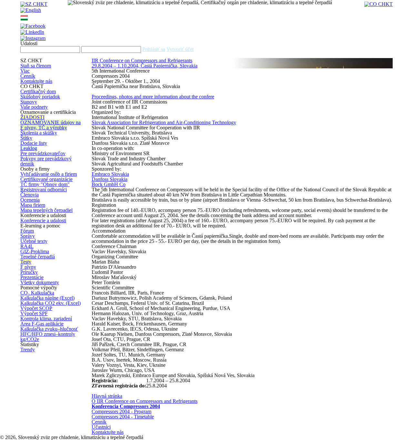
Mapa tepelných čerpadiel (46, 210)
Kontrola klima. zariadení (46, 318)
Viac (25, 71)
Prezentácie (32, 277)
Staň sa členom (35, 65)
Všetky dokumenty (39, 282)
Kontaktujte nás (36, 81)
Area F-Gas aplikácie (42, 323)
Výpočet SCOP (36, 308)
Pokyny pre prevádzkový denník (46, 161)
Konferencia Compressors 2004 (126, 406)
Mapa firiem (32, 205)
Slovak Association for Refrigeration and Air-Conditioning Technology (164, 122)
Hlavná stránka (107, 396)
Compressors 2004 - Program (121, 411)
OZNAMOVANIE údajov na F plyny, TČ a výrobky (50, 125)
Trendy (27, 349)
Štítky (26, 138)
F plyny (28, 267)
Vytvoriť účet (180, 49)
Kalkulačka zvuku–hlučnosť (49, 329)
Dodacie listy (33, 143)
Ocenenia (30, 200)
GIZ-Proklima (34, 251)
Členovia (29, 194)
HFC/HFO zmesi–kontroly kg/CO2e (47, 336)
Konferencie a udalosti (43, 220)
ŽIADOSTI (32, 117)
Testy (25, 262)
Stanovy (28, 102)
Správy (27, 236)
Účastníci (101, 427)
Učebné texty (33, 241)
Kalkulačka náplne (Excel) (47, 298)
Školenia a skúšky (38, 132)
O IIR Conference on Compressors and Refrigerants (144, 401)
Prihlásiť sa (153, 49)
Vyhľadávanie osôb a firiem (48, 174)
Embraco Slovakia (110, 174)
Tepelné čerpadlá (37, 256)
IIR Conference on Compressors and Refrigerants (142, 60)
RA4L (27, 246)
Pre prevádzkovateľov (42, 153)
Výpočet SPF (34, 313)
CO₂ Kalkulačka (37, 292)
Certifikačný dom (38, 91)
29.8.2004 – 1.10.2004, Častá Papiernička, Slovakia (144, 65)
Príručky (29, 272)
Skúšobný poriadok (40, 96)
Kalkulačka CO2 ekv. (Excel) (50, 303)
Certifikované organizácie (46, 179)
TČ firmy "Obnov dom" (45, 184)
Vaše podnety (34, 107)
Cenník (27, 76)
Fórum (27, 231)
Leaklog (28, 148)
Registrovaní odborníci (43, 189)
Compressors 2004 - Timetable (123, 416)
